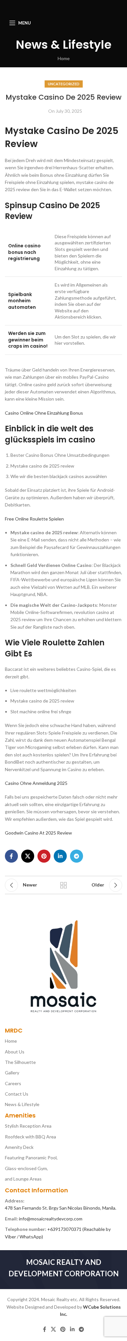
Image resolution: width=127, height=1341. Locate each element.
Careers (13, 1083)
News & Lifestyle (22, 1104)
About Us (14, 1051)
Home (64, 58)
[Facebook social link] (11, 856)
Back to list (63, 885)
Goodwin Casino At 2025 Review (38, 833)
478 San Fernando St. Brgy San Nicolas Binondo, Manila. (60, 1208)
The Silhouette (20, 1062)
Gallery (12, 1072)
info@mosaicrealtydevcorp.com (50, 1218)
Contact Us (16, 1094)
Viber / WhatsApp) (24, 1236)
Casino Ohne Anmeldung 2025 (36, 783)
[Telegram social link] (76, 856)
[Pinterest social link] (43, 856)
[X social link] (27, 856)
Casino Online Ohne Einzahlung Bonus (44, 413)
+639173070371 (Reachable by (79, 1229)
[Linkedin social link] (60, 856)
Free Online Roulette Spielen (34, 519)
